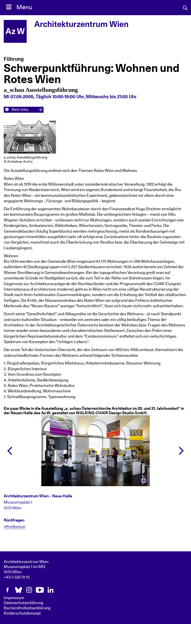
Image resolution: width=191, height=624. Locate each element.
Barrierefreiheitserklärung (27, 608)
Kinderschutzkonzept (22, 613)
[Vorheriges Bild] (9, 450)
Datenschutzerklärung (23, 603)
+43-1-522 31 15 (17, 577)
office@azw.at (14, 526)
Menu (24, 7)
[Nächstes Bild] (181, 450)
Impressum (14, 598)
